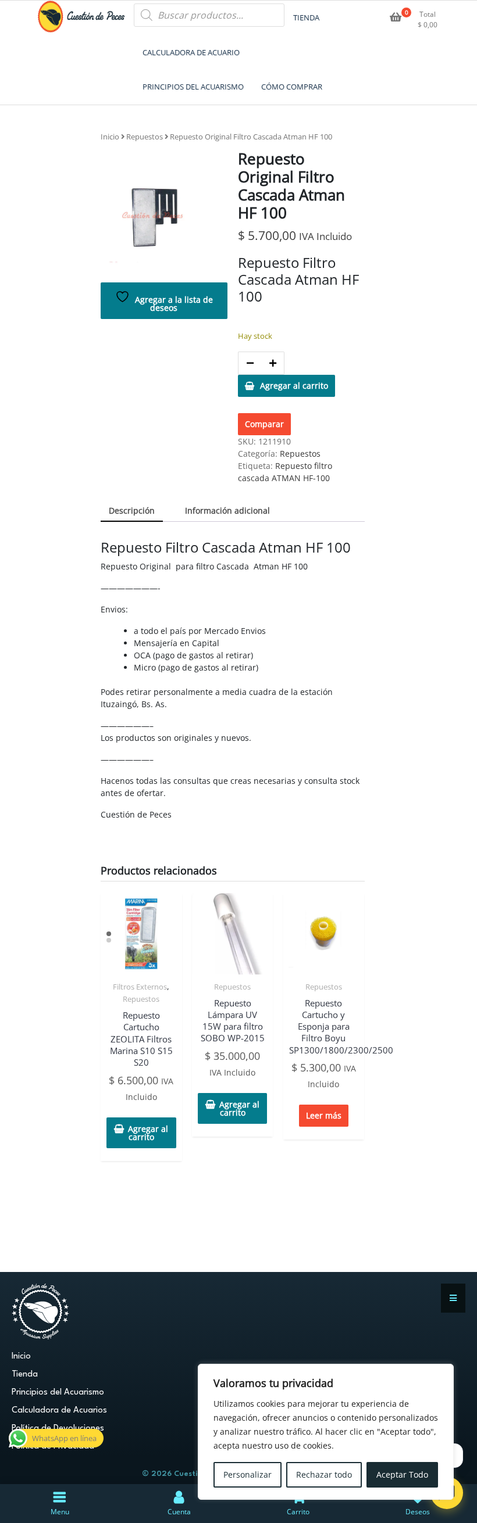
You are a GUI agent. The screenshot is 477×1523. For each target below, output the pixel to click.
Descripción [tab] (132, 510)
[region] (326, 1432)
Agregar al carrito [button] (148, 1132)
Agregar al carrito (294, 385)
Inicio (110, 136)
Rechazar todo (324, 1474)
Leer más (323, 1115)
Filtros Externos (140, 986)
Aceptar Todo (402, 1474)
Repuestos (144, 136)
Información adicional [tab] (227, 510)
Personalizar (247, 1474)
